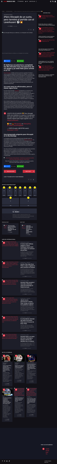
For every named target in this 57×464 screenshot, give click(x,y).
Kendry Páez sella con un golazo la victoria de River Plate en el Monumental (46, 24)
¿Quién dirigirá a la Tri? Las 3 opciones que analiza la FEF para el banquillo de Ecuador (46, 62)
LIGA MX (16, 396)
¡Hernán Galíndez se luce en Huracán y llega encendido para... (29, 229)
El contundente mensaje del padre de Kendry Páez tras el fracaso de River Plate (27, 321)
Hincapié (17, 90)
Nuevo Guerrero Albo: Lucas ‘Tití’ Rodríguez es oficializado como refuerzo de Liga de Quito (31, 401)
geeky (25, 195)
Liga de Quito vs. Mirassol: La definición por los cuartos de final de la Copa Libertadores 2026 (46, 76)
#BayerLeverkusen (12, 120)
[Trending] (4, 243)
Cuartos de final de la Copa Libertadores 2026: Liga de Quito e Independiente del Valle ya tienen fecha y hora (31, 367)
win (28, 205)
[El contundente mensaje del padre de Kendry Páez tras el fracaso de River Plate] (10, 320)
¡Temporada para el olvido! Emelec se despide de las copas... (12, 228)
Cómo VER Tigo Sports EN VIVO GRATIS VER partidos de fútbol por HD (46, 49)
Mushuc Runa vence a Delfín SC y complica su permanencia (19, 366)
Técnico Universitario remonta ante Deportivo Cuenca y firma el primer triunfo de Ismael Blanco (7, 368)
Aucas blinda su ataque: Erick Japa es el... (41, 438)
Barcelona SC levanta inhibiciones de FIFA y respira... (52, 440)
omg (10, 205)
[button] (1, 1)
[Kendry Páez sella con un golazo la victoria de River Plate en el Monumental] (46, 19)
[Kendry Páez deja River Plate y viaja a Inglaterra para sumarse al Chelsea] (10, 265)
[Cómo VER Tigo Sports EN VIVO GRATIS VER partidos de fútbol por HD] (46, 43)
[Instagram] (4, 461)
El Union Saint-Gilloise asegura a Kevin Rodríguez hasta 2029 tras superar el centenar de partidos (27, 247)
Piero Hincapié (7, 72)
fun (20, 195)
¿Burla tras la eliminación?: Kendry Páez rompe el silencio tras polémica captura (27, 302)
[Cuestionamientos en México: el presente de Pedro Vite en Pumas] (19, 392)
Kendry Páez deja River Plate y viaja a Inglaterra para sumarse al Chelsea (27, 265)
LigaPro (4, 364)
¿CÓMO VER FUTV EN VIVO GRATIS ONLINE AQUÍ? (30, 438)
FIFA (3, 396)
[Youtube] (6, 461)
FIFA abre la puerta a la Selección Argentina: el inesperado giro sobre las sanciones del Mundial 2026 (7, 400)
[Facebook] (2, 461)
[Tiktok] (9, 461)
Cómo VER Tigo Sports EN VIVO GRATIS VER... (7, 438)
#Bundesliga (17, 123)
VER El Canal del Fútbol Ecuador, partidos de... (18, 438)
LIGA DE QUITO (29, 397)
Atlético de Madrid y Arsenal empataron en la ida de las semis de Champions (46, 37)
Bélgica (27, 242)
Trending (21, 1)
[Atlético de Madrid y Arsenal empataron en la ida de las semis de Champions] (46, 31)
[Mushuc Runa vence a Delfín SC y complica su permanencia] (19, 358)
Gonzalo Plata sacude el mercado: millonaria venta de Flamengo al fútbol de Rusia (27, 285)
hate (4, 195)
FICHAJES (28, 396)
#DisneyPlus (27, 123)
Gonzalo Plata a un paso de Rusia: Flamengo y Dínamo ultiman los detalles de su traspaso (27, 339)
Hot (27, 1)
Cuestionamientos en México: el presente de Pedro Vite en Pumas (19, 399)
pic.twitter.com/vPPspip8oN (15, 125)
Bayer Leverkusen (28, 139)
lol (34, 195)
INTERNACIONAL (8, 14)
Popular (33, 1)
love (30, 195)
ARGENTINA (28, 262)
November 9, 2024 (12, 130)
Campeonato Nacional (5, 363)
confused (10, 195)
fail (15, 195)
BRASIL (27, 280)
